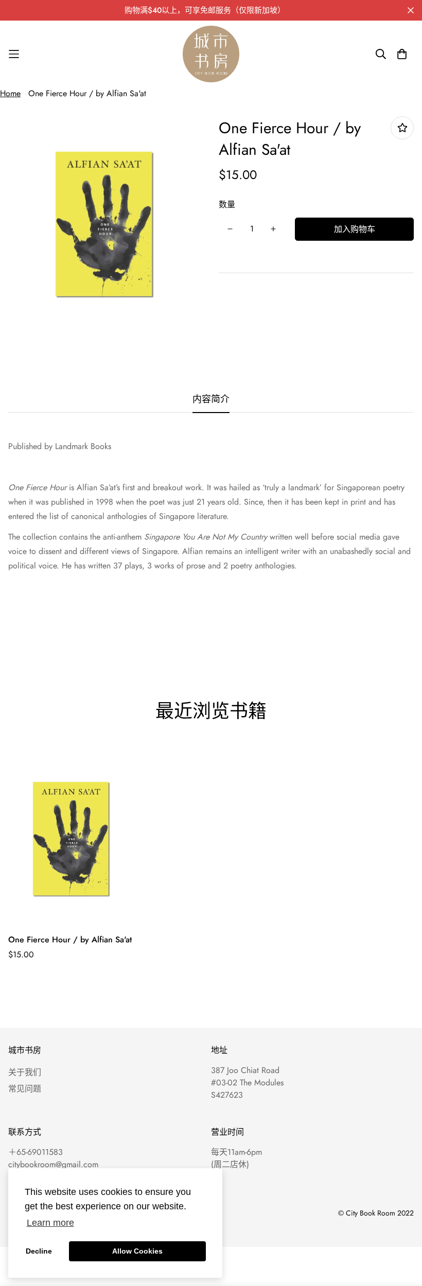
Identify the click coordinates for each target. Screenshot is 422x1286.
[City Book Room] (211, 54)
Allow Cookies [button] (137, 1251)
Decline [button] (39, 1251)
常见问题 (24, 1089)
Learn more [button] (50, 1223)
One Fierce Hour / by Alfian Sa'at (87, 93)
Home (10, 93)
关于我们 (24, 1072)
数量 (227, 204)
